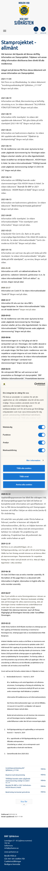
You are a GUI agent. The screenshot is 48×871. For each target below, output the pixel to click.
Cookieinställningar (12, 861)
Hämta (43, 769)
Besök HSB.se (10, 855)
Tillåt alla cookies (24, 468)
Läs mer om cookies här (14, 858)
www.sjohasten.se (11, 852)
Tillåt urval (24, 476)
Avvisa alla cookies (24, 485)
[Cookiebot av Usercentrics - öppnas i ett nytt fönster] (34, 384)
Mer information (33, 460)
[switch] (41, 435)
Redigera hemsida (12, 864)
